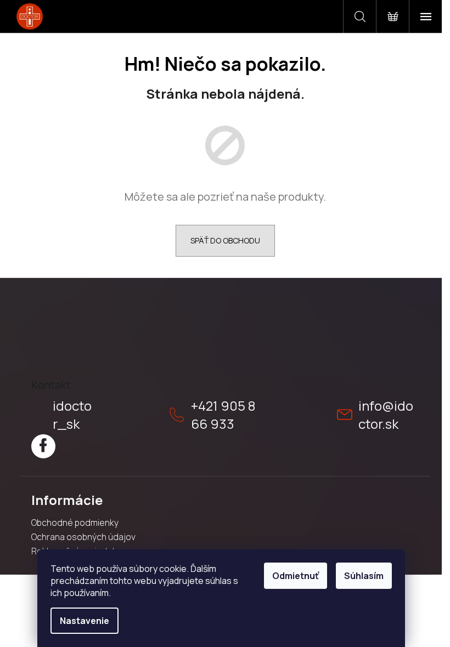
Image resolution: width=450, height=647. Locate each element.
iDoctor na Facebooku (43, 446)
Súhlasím (364, 576)
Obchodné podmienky (75, 523)
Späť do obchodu (225, 240)
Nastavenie (84, 621)
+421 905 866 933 (223, 414)
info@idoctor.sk (385, 414)
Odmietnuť (295, 576)
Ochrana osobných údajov (83, 537)
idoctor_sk (72, 414)
